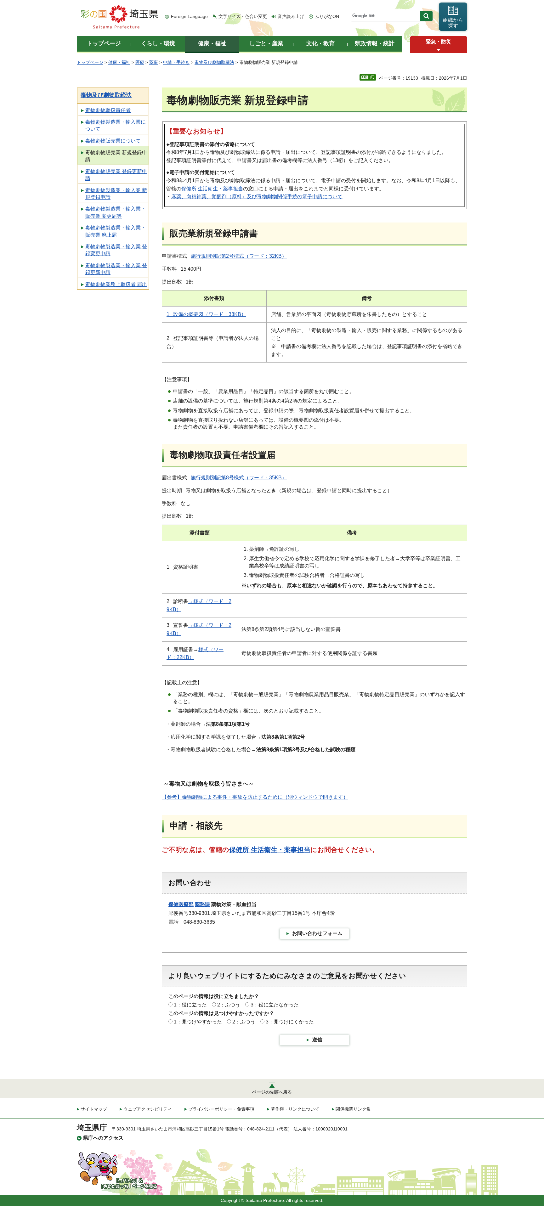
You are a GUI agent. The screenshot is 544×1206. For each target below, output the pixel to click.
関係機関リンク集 (353, 1109)
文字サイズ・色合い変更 (242, 16)
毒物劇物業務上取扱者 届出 (116, 284)
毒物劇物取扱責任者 (108, 110)
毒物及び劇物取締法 (214, 62)
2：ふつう (228, 1004)
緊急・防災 (438, 41)
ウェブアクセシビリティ (147, 1109)
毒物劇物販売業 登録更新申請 (116, 175)
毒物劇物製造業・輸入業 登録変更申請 (116, 250)
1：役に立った (190, 1004)
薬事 (153, 62)
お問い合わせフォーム (317, 933)
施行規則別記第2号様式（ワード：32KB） (239, 256)
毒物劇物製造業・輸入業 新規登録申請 (116, 194)
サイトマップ (94, 1109)
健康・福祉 (119, 62)
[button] (438, 50)
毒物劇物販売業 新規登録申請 (116, 156)
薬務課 (202, 904)
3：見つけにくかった (290, 1021)
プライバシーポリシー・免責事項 (221, 1109)
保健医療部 (181, 904)
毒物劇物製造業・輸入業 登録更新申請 (116, 269)
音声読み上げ (291, 16)
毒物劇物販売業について (113, 141)
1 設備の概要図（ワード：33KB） (206, 314)
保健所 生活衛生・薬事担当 (212, 188)
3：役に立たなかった (275, 1004)
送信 (317, 1039)
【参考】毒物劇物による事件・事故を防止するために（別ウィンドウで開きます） (255, 797)
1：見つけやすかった (198, 1021)
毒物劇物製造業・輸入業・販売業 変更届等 (115, 212)
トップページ (90, 62)
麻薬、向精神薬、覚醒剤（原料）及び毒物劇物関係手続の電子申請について (257, 196)
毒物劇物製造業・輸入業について (115, 125)
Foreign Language (189, 16)
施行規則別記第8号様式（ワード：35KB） (239, 477)
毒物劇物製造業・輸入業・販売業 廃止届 (115, 231)
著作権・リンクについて (295, 1109)
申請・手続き (176, 62)
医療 (139, 62)
